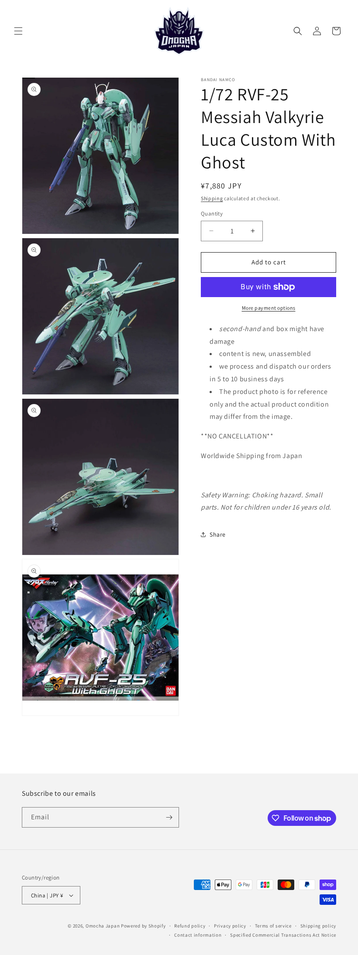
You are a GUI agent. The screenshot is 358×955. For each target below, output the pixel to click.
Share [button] (218, 534)
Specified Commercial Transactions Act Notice (283, 935)
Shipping (212, 198)
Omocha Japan (103, 926)
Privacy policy (230, 926)
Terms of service (273, 926)
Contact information (197, 935)
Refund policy (189, 926)
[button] (18, 31)
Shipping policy (318, 926)
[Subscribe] (169, 817)
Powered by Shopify (143, 926)
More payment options (269, 308)
